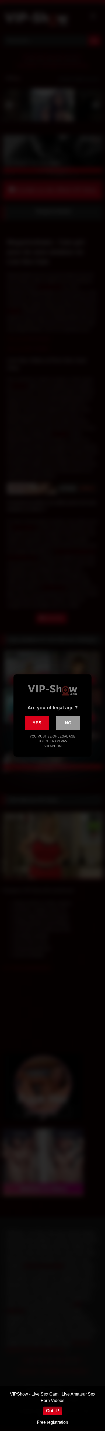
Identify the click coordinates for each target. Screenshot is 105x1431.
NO (68, 723)
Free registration (52, 1422)
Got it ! (52, 1410)
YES (37, 723)
